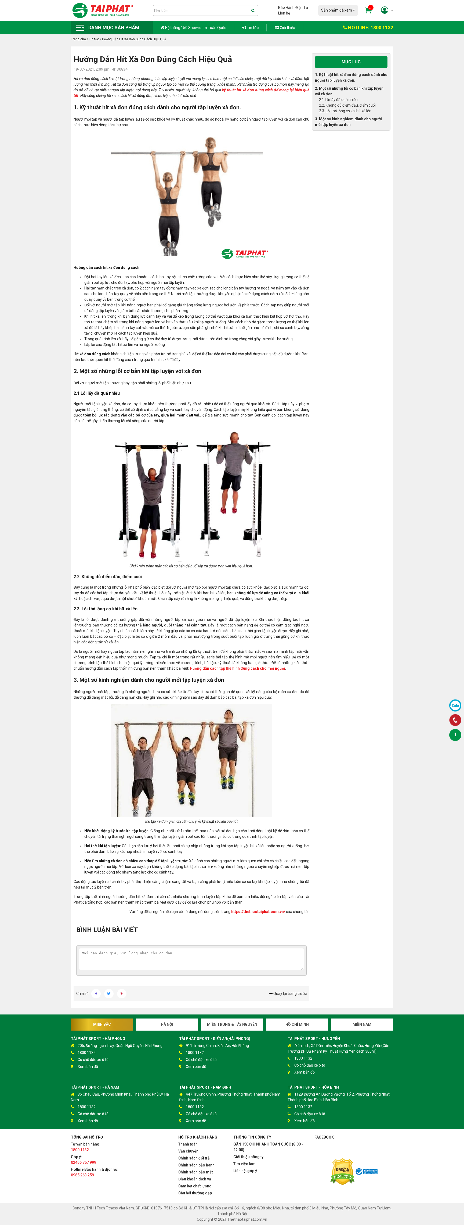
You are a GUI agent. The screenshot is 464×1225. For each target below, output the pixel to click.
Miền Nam (362, 1024)
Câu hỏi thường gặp (195, 1193)
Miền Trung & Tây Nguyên (232, 1024)
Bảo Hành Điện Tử (293, 7)
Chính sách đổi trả (194, 1158)
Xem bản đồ (88, 1066)
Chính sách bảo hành (196, 1165)
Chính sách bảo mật (195, 1172)
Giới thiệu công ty (248, 1157)
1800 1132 (87, 1052)
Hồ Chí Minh (297, 1024)
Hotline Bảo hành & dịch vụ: (94, 1172)
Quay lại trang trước (290, 993)
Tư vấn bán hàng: (85, 1147)
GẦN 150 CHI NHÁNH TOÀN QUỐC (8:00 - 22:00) (268, 1147)
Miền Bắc (102, 1024)
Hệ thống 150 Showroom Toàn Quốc (195, 28)
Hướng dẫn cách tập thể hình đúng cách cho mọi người (237, 668)
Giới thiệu (287, 28)
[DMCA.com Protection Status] (342, 1172)
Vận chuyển (188, 1151)
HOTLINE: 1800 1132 (370, 27)
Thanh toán (188, 1144)
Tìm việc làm (244, 1164)
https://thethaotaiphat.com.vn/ (258, 911)
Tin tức (252, 28)
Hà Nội (167, 1024)
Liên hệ (284, 13)
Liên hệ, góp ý (245, 1171)
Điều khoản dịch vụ (194, 1179)
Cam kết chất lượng (195, 1186)
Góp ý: (83, 1160)
